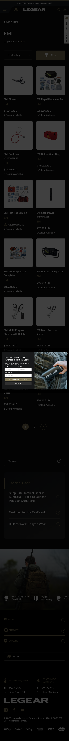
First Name (8, 367)
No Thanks (18, 383)
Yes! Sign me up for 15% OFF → (18, 379)
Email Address (8, 372)
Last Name (21, 367)
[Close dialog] (65, 353)
